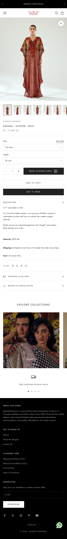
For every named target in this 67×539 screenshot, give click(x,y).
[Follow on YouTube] (37, 515)
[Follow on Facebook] (4, 515)
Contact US (7, 444)
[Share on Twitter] (17, 266)
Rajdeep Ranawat (12, 121)
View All (31, 365)
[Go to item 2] (17, 110)
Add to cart (33, 182)
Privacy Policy (8, 468)
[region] (33, 380)
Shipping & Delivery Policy (14, 458)
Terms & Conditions (11, 472)
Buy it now (33, 191)
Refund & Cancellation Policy (15, 463)
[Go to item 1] (7, 110)
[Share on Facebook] (13, 266)
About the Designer (11, 439)
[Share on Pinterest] (21, 266)
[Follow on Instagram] (20, 515)
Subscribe (14, 504)
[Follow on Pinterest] (29, 515)
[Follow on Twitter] (12, 515)
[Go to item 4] (37, 110)
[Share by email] (26, 266)
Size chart (60, 141)
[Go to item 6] (57, 110)
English (32, 525)
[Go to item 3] (27, 110)
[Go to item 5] (47, 110)
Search (6, 434)
